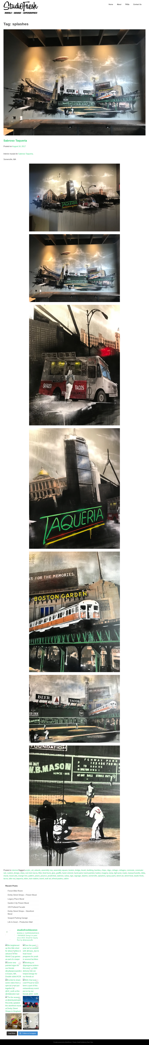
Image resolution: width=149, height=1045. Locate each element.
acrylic (27, 870)
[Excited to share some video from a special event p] (13, 987)
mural (5, 876)
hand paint (78, 873)
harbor (98, 873)
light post (117, 873)
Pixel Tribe (90, 1042)
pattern (31, 876)
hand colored (67, 873)
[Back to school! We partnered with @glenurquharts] (13, 1021)
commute (130, 870)
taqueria (19, 879)
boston (71, 870)
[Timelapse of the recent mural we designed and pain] (31, 1021)
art (32, 870)
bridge (77, 870)
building (90, 870)
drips (22, 873)
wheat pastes (57, 879)
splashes (101, 876)
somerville (93, 876)
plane (37, 876)
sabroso (60, 876)
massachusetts (134, 873)
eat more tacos (31, 873)
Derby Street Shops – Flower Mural (22, 895)
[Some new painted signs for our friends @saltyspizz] (13, 969)
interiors (15, 870)
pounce (44, 876)
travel (41, 879)
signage (77, 876)
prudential (52, 876)
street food (128, 876)
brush (83, 870)
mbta (143, 873)
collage (115, 870)
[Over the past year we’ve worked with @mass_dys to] (31, 952)
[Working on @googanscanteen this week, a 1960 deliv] (31, 969)
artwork (37, 870)
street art (120, 876)
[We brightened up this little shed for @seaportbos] (13, 952)
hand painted (89, 873)
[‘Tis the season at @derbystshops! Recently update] (13, 1004)
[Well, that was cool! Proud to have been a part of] (31, 987)
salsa (66, 876)
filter (40, 873)
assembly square (61, 870)
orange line (22, 876)
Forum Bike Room (15, 891)
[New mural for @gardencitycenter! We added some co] (31, 1004)
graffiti (58, 873)
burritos (97, 870)
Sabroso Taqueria (15, 140)
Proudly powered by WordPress (62, 1042)
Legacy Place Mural (16, 899)
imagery (105, 873)
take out (12, 879)
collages (122, 870)
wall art (48, 879)
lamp (111, 873)
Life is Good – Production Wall (20, 922)
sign (71, 876)
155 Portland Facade (16, 907)
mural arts (13, 876)
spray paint (110, 876)
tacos (5, 879)
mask (124, 873)
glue (53, 873)
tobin (26, 879)
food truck (47, 873)
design (16, 873)
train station (34, 879)
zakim (66, 879)
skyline (85, 876)
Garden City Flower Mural (18, 903)
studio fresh (139, 876)
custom (10, 873)
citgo (109, 870)
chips (104, 870)
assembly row (47, 870)
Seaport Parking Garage (18, 918)
